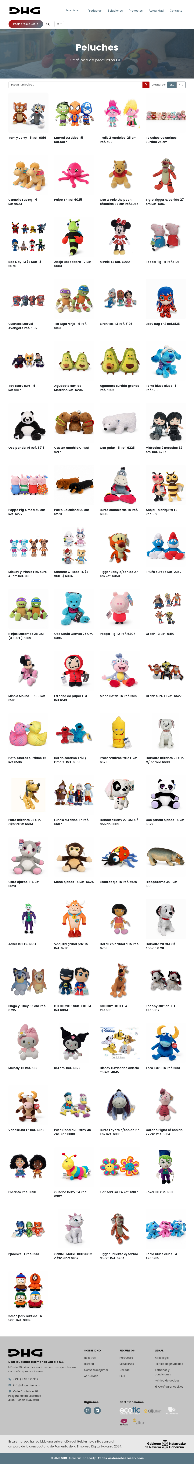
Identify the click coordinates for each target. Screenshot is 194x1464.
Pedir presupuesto (25, 24)
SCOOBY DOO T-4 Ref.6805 (113, 1008)
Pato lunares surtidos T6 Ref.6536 (27, 760)
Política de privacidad (169, 1364)
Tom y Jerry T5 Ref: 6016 (27, 137)
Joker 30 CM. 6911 (159, 1192)
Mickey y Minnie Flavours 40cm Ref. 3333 (27, 573)
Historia (89, 1364)
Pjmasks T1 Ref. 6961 (23, 1254)
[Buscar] (48, 24)
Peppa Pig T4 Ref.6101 (162, 261)
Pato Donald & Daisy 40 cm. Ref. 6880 (72, 1132)
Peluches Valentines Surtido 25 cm (161, 139)
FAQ (122, 1376)
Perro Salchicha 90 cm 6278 (71, 512)
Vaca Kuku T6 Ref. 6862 (26, 1130)
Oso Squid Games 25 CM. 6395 (73, 635)
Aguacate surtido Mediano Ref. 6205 (68, 387)
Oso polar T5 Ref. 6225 (117, 447)
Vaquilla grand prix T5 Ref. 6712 (71, 946)
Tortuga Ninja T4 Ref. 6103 (70, 325)
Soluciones (127, 1364)
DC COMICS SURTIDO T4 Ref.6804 (72, 1008)
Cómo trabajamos (96, 1370)
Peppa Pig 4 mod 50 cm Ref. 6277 (26, 512)
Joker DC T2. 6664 (22, 944)
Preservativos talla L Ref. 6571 (119, 760)
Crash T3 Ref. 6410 (160, 633)
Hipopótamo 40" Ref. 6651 (162, 884)
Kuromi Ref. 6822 (67, 1068)
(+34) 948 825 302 (25, 1379)
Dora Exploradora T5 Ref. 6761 (119, 946)
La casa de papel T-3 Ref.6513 (70, 698)
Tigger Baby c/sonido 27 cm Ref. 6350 (119, 573)
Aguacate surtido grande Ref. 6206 (119, 387)
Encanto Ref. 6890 (22, 1192)
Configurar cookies (170, 1387)
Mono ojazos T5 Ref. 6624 (74, 882)
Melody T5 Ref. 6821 (23, 1068)
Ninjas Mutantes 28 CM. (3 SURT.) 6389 (26, 635)
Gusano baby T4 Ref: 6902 (70, 1194)
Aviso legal (162, 1358)
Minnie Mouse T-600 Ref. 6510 (27, 698)
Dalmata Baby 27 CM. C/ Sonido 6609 (119, 822)
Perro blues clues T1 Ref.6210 (161, 387)
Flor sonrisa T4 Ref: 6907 (119, 1192)
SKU (172, 84)
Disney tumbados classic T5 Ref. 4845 (119, 1070)
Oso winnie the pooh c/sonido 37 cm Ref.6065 (119, 201)
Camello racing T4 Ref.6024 (22, 201)
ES (57, 24)
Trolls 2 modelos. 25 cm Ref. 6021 (118, 139)
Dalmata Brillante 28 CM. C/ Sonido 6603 (165, 760)
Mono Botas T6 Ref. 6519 (118, 696)
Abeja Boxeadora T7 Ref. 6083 (73, 263)
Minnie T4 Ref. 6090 (115, 261)
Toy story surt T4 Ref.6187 (21, 387)
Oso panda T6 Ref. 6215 (26, 447)
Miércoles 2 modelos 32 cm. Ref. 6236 (164, 449)
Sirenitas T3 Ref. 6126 (116, 323)
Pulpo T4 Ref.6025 (68, 199)
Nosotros (90, 1358)
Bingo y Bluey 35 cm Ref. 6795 (27, 1008)
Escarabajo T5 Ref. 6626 (118, 882)
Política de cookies (167, 1380)
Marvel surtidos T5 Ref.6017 (68, 139)
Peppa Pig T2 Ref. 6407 (117, 633)
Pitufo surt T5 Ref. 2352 (163, 571)
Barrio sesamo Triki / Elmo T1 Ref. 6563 (70, 760)
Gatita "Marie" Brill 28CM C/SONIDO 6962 (73, 1256)
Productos (126, 1358)
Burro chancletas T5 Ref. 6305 (119, 512)
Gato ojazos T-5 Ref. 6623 (24, 884)
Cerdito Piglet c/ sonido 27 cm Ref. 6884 (164, 1132)
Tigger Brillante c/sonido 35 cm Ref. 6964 (119, 1256)
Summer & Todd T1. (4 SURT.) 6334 (71, 573)
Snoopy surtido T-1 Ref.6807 (160, 1008)
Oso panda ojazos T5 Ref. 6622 (165, 822)
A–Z (181, 84)
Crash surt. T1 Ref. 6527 (164, 696)
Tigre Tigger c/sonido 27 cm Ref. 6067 (165, 201)
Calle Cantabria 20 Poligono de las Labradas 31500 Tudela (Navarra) (24, 1395)
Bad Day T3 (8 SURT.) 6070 (24, 263)
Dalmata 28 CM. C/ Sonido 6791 (160, 946)
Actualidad (91, 1376)
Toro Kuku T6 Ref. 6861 (163, 1068)
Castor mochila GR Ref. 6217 (72, 449)
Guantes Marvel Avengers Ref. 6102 (23, 325)
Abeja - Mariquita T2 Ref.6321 (161, 512)
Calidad (125, 1370)
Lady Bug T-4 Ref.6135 (163, 323)
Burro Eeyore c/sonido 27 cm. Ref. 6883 (119, 1132)
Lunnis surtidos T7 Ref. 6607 (71, 822)
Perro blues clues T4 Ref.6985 (161, 1256)
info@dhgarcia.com (26, 1385)
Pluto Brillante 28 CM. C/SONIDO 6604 (24, 822)
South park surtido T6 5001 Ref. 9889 (25, 1318)
